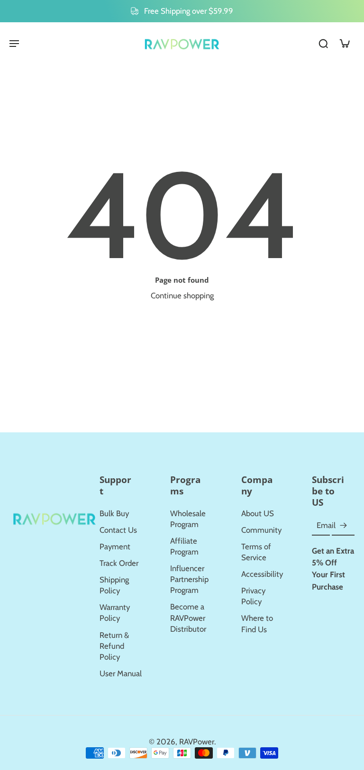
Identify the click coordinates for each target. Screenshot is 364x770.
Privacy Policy (253, 596)
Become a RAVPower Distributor (188, 617)
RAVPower (196, 741)
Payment (115, 546)
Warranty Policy (115, 612)
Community (261, 530)
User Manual (121, 673)
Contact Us (118, 530)
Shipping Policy (114, 585)
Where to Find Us (257, 623)
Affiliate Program (184, 546)
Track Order (119, 563)
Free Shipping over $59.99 (188, 11)
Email (326, 525)
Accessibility (262, 574)
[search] (323, 43)
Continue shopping (182, 295)
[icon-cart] (344, 43)
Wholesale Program (188, 519)
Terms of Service (256, 552)
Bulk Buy (114, 513)
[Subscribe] (343, 526)
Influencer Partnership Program (189, 579)
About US (257, 513)
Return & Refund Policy (114, 646)
